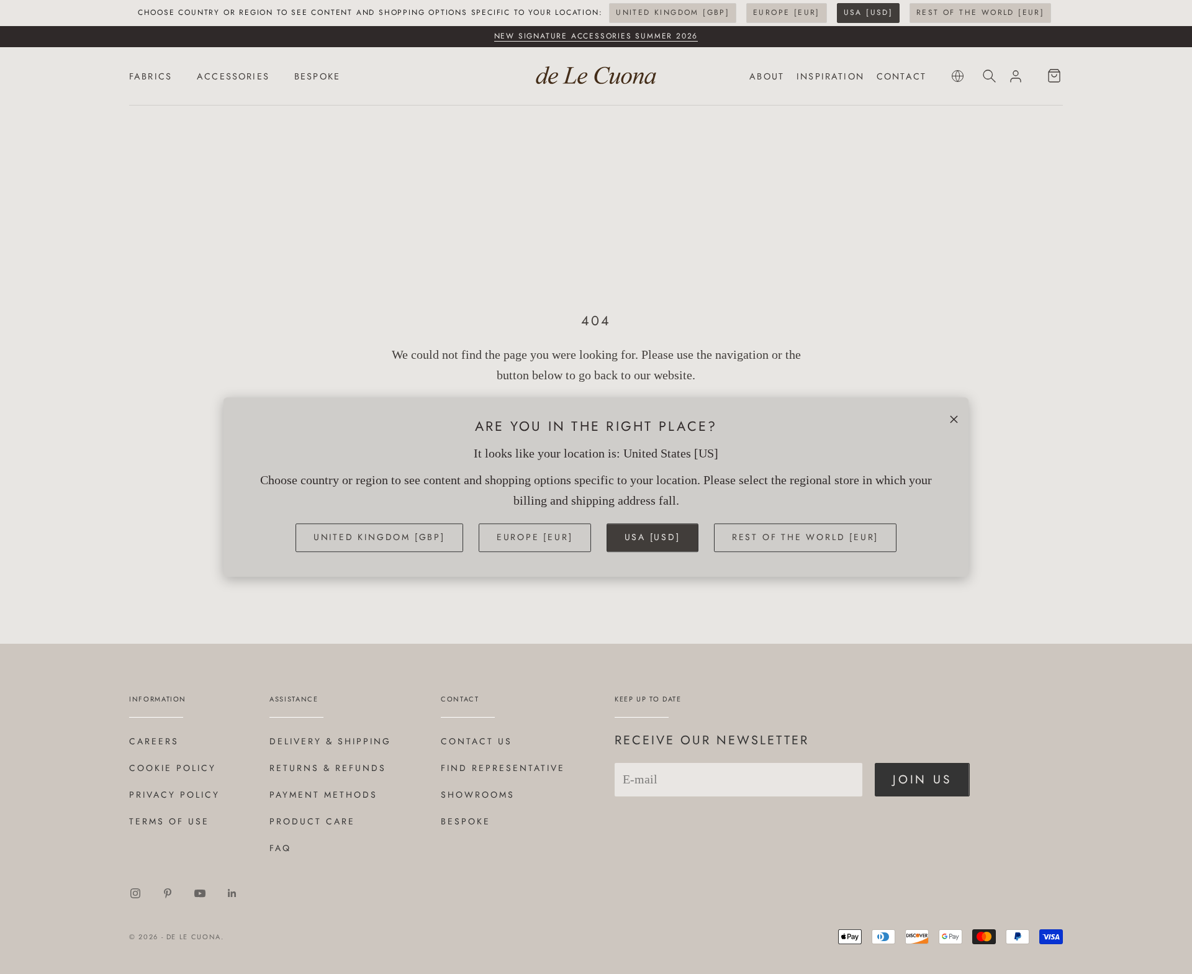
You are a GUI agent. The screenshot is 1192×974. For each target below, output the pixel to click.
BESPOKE (317, 76)
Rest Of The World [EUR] (980, 12)
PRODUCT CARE (312, 821)
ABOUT (766, 76)
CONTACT (901, 76)
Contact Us (476, 741)
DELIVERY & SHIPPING (330, 741)
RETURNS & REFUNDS (327, 768)
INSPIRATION (830, 76)
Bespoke (465, 821)
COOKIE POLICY (172, 768)
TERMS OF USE (169, 821)
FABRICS (150, 76)
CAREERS (154, 741)
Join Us (922, 779)
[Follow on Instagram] (135, 893)
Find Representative (503, 768)
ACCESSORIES (233, 76)
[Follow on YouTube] (200, 893)
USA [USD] (868, 12)
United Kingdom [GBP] (672, 12)
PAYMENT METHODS (323, 794)
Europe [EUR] (786, 12)
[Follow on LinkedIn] (232, 893)
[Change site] (957, 76)
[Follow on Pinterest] (167, 893)
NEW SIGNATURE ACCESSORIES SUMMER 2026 (596, 36)
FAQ (280, 848)
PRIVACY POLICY (174, 794)
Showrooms (478, 794)
